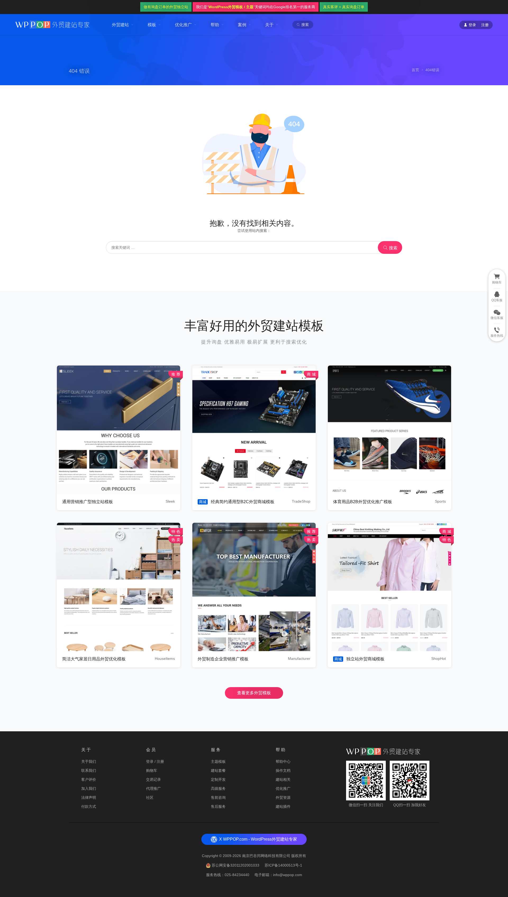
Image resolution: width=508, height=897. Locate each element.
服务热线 (497, 335)
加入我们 (88, 788)
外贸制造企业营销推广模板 (223, 659)
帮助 (215, 24)
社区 (149, 797)
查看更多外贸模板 (254, 693)
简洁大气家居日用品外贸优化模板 (94, 659)
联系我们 (88, 770)
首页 (415, 70)
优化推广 (183, 24)
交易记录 (153, 779)
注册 (485, 25)
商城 (202, 502)
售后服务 (218, 806)
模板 (152, 24)
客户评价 (88, 779)
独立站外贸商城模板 (365, 659)
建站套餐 (218, 770)
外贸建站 (120, 24)
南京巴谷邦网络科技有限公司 (266, 856)
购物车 (151, 770)
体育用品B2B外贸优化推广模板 (362, 501)
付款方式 (88, 806)
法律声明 (88, 797)
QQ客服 (496, 300)
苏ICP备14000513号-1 (283, 865)
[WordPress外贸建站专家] (52, 24)
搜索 (392, 248)
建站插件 (283, 806)
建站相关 (283, 779)
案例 (242, 24)
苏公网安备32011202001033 (235, 865)
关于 (269, 24)
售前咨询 (218, 797)
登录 (149, 761)
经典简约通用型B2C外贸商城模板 (242, 501)
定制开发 (218, 779)
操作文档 (283, 770)
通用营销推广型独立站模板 (87, 501)
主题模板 (218, 761)
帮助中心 (283, 761)
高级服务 (218, 788)
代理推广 (153, 788)
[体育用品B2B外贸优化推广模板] (389, 430)
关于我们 (88, 761)
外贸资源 (283, 797)
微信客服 (497, 318)
